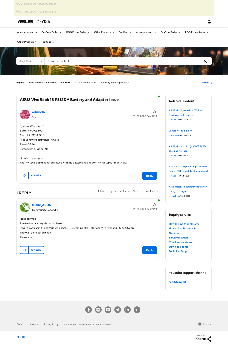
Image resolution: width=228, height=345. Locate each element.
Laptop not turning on (180, 130)
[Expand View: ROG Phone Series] (88, 32)
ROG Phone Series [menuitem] (76, 32)
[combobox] (128, 61)
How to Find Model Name (184, 224)
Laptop (52, 82)
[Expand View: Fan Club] (130, 32)
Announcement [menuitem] (25, 32)
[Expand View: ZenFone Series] (60, 32)
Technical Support (179, 251)
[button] (24, 175)
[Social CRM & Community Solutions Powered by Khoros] (203, 338)
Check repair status (180, 242)
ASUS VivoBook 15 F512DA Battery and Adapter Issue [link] (101, 82)
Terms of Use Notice (27, 324)
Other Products (36, 82)
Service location (178, 237)
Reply (149, 176)
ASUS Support (177, 282)
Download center (179, 246)
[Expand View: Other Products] (113, 32)
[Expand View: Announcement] (36, 32)
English (20, 82)
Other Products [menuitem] (102, 32)
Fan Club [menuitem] (123, 32)
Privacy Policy (51, 324)
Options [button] (205, 82)
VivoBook (65, 82)
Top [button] (22, 336)
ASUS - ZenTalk (34, 21)
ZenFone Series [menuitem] (50, 32)
